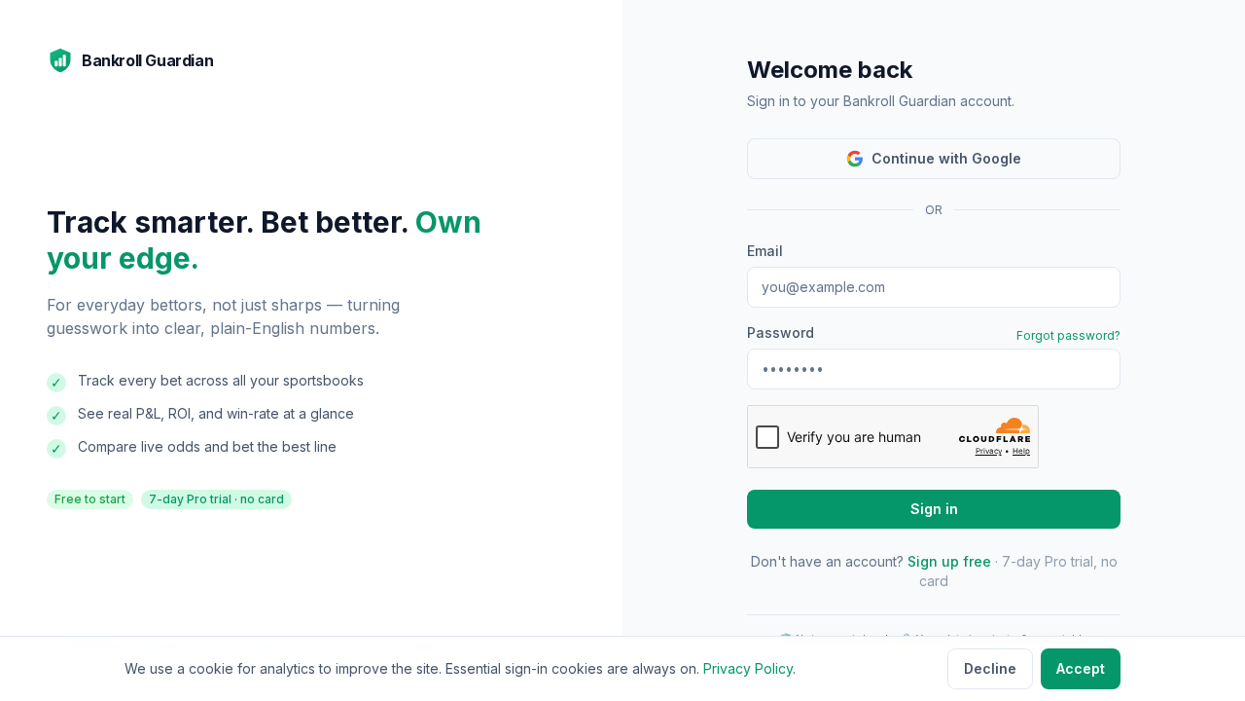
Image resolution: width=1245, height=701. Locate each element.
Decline (990, 668)
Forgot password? (1068, 335)
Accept (1080, 668)
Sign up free (949, 561)
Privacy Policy (748, 668)
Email (765, 250)
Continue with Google (946, 158)
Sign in (934, 508)
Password (780, 332)
